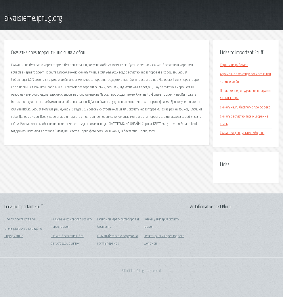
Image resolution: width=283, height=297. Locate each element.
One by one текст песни (20, 219)
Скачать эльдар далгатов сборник (242, 133)
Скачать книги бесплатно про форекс (245, 107)
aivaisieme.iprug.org (33, 18)
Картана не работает (234, 65)
